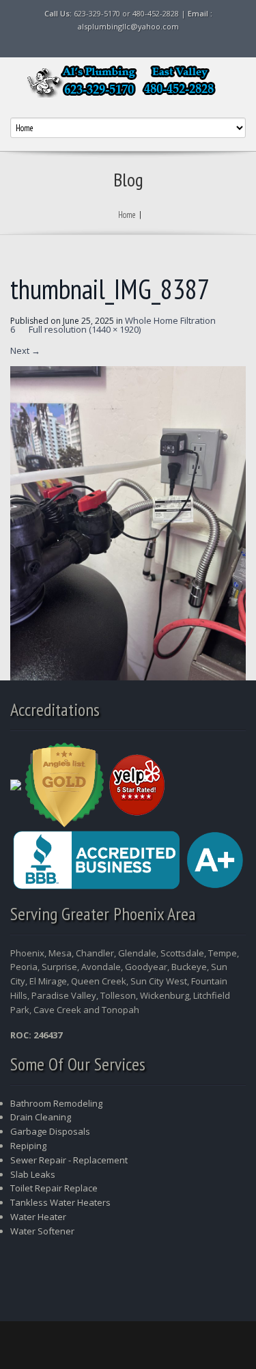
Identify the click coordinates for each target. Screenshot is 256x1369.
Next (25, 350)
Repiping (28, 1145)
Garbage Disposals (50, 1131)
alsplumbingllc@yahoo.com (128, 26)
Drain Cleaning (40, 1117)
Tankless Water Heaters (60, 1202)
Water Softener (42, 1231)
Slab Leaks (32, 1174)
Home (127, 215)
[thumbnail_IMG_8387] (128, 522)
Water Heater (39, 1217)
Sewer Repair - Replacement (69, 1160)
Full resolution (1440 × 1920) (85, 329)
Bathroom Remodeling (56, 1103)
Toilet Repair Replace (54, 1188)
